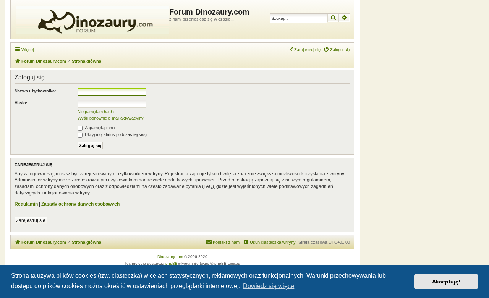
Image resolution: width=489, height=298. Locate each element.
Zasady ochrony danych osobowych (80, 204)
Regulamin (26, 204)
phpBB (171, 263)
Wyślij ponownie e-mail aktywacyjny (111, 118)
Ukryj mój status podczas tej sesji (115, 134)
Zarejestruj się (30, 220)
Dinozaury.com (170, 256)
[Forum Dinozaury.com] (91, 19)
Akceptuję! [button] (446, 282)
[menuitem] (336, 49)
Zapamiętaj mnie (99, 127)
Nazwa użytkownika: (35, 91)
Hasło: (21, 102)
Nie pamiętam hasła (96, 111)
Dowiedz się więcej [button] (269, 286)
